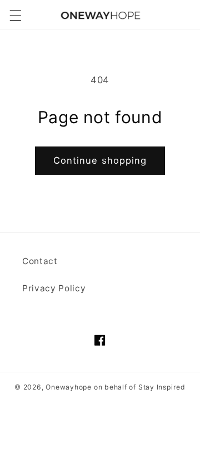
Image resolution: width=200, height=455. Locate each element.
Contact (40, 261)
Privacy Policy (54, 288)
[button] (15, 15)
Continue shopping (100, 160)
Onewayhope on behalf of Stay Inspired (116, 387)
